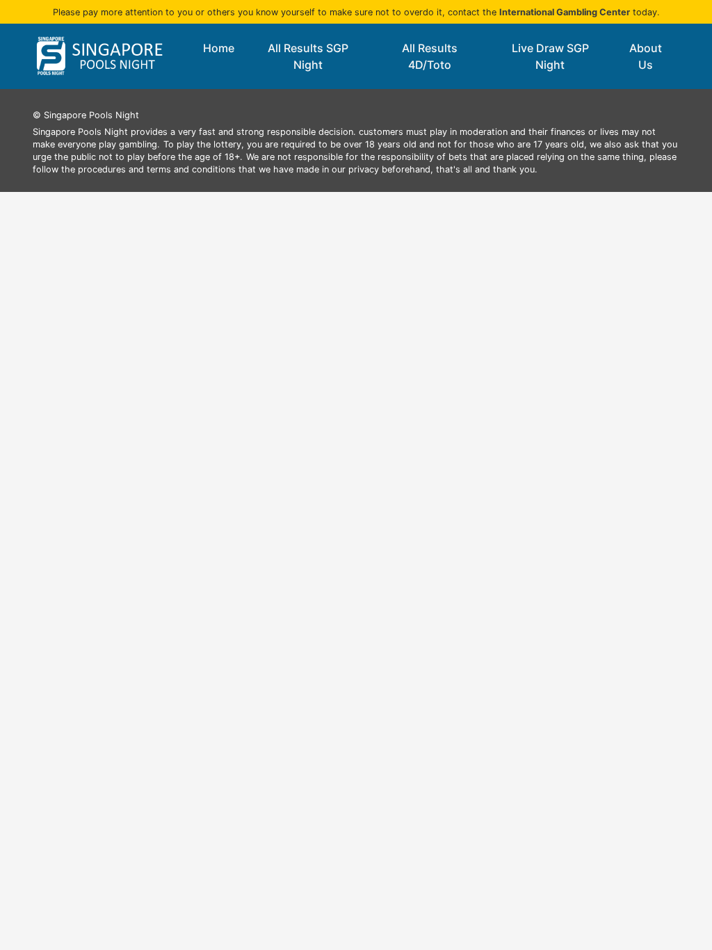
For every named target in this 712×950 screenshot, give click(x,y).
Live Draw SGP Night (550, 56)
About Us (645, 56)
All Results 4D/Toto (430, 56)
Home (218, 48)
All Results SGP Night (308, 56)
